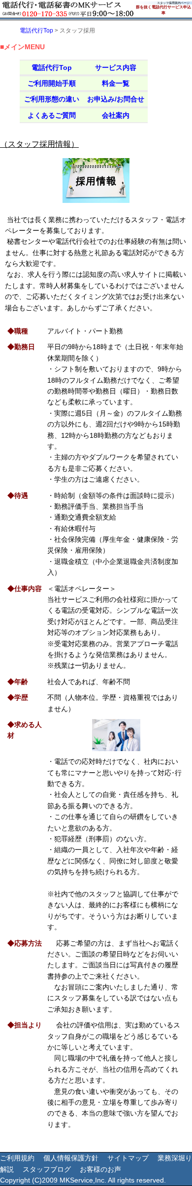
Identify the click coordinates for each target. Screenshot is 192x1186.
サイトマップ (128, 1158)
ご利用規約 (17, 1158)
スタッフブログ (47, 1169)
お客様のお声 (100, 1169)
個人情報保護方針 (70, 1158)
